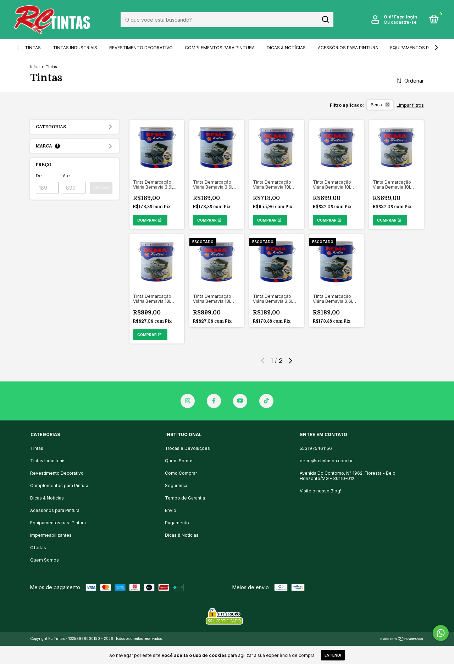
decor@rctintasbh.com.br (326, 460)
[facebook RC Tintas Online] (214, 401)
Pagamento (177, 522)
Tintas (33, 47)
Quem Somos (44, 560)
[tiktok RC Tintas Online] (266, 401)
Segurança (176, 485)
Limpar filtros (410, 105)
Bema (376, 104)
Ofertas (38, 547)
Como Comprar (181, 473)
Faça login (405, 16)
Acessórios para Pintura (348, 47)
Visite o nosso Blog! (320, 490)
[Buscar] (325, 19)
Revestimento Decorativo (141, 47)
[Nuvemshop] (402, 639)
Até (66, 175)
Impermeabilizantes (51, 535)
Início (34, 67)
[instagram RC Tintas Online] (188, 401)
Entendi (333, 655)
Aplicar (101, 188)
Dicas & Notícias (286, 47)
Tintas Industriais (75, 47)
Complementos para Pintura (220, 47)
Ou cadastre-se (400, 22)
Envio (170, 510)
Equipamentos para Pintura (58, 522)
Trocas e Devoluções (187, 448)
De (39, 175)
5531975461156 (316, 448)
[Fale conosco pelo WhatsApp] (441, 633)
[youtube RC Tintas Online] (240, 401)
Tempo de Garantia (185, 498)
